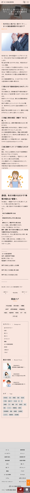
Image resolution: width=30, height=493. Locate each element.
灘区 (18, 397)
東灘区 (14, 397)
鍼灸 (5, 407)
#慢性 (17, 312)
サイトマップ (22, 481)
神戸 (17, 404)
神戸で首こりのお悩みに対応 (10, 275)
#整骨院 (11, 312)
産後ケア (10, 401)
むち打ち (5, 414)
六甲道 (5, 401)
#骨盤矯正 (22, 309)
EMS (2, 286)
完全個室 (16, 414)
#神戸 (7, 309)
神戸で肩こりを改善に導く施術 (10, 270)
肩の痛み (5, 397)
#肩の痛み (16, 306)
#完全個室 (9, 306)
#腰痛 (22, 306)
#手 (21, 312)
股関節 (15, 411)
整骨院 (20, 404)
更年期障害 (6, 411)
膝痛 (11, 411)
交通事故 (20, 411)
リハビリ (9, 407)
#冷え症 (15, 316)
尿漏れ (19, 407)
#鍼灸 (5, 312)
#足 (25, 312)
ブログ (20, 286)
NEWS (5, 347)
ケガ (9, 404)
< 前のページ (5, 292)
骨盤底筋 (11, 414)
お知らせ (6, 349)
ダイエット (7, 338)
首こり (8, 286)
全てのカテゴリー (8, 327)
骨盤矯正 (15, 407)
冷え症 (15, 401)
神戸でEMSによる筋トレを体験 (10, 265)
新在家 (22, 397)
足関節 (5, 404)
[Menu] (27, 2)
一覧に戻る (15, 292)
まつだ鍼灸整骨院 (15, 286)
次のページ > (24, 292)
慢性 (25, 404)
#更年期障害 (13, 309)
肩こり (5, 286)
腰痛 (5, 341)
